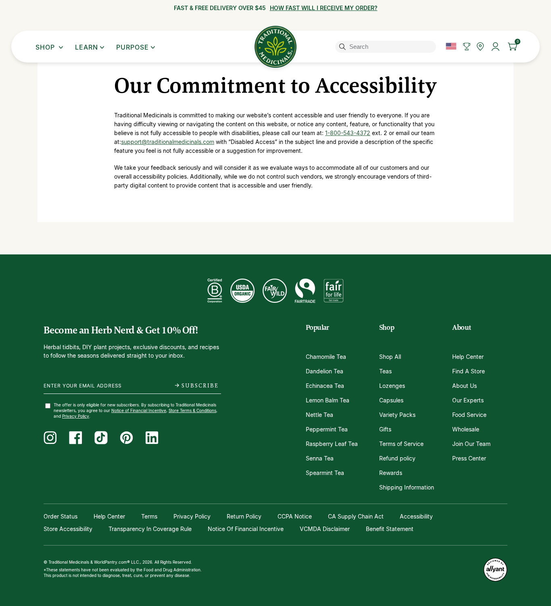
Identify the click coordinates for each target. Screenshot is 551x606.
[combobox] (387, 47)
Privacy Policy (75, 416)
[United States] (451, 46)
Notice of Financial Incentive (138, 410)
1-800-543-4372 (347, 133)
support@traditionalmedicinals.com (167, 141)
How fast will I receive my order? (324, 8)
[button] (513, 46)
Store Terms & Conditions (192, 410)
